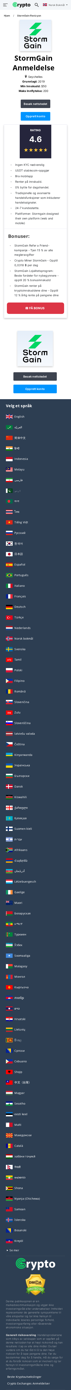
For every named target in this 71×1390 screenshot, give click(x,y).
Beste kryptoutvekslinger (24, 1377)
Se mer (14, 1250)
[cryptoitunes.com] (20, 5)
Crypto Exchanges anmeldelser (28, 1383)
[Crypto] (35, 1268)
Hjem (7, 15)
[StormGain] (35, 365)
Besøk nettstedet (35, 103)
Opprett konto (35, 116)
